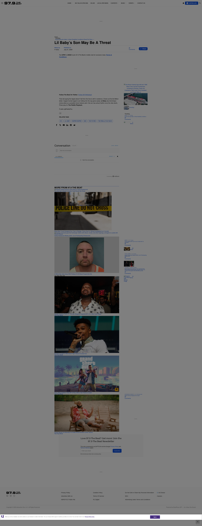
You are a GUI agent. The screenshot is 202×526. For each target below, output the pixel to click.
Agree (155, 517)
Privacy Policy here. (90, 516)
